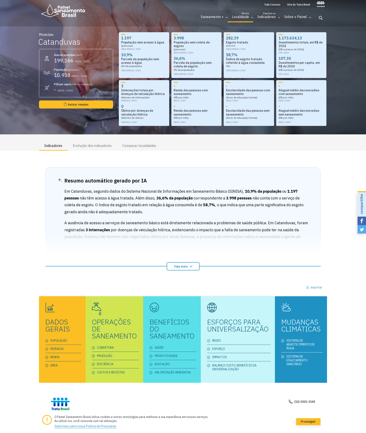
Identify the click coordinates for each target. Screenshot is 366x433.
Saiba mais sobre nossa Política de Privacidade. (85, 426)
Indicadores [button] (53, 145)
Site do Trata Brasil (298, 4)
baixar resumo (78, 104)
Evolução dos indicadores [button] (92, 145)
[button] (212, 16)
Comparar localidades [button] (139, 145)
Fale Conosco (272, 4)
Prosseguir (308, 421)
